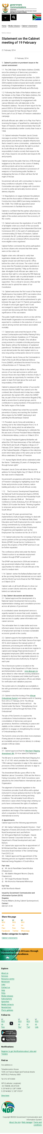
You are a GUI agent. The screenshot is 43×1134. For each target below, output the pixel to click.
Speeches (5, 1002)
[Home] (19, 8)
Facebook (6, 931)
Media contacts (7, 1004)
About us (4, 973)
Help (3, 990)
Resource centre (7, 979)
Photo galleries (7, 1010)
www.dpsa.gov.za (31, 671)
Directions (5, 1096)
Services (4, 976)
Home (4, 26)
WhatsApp (25, 931)
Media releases (14, 26)
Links (3, 985)
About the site (15, 1122)
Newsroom (5, 982)
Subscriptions (6, 999)
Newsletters (6, 1007)
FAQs (3, 993)
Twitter (15, 931)
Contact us (5, 987)
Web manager (27, 1122)
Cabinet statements (29, 26)
